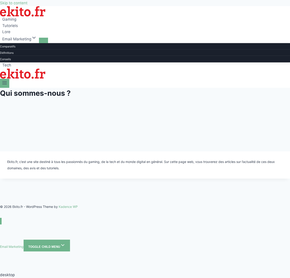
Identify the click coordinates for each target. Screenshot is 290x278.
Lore (6, 32)
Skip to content (13, 3)
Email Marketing (12, 246)
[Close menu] (1, 221)
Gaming (9, 19)
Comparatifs (7, 46)
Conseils (5, 59)
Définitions (7, 52)
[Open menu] (4, 83)
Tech (6, 65)
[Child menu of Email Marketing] (43, 40)
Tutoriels (10, 25)
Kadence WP (68, 207)
